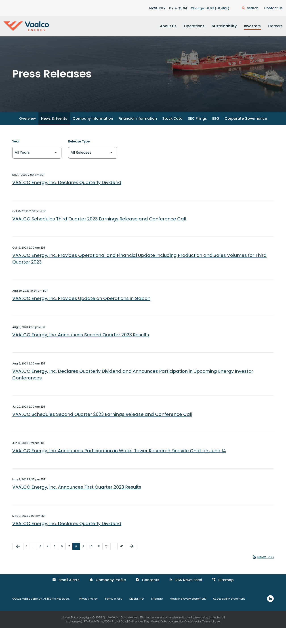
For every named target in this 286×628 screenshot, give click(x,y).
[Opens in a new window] (270, 598)
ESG (215, 118)
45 (123, 546)
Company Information (93, 118)
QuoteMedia (111, 617)
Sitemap (223, 579)
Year (16, 141)
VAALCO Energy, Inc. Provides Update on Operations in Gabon (81, 298)
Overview (27, 118)
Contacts (147, 579)
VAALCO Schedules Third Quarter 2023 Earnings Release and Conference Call (99, 219)
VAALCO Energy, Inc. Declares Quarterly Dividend (66, 182)
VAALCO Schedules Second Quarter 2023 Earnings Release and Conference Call (102, 414)
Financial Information (137, 118)
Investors (252, 26)
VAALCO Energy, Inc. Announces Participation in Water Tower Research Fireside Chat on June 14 (119, 451)
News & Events (54, 118)
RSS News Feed (185, 579)
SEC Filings (197, 118)
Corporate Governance (246, 118)
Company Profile (107, 579)
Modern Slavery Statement (188, 598)
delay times (208, 617)
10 (92, 546)
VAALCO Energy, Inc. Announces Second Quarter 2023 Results (80, 335)
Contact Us (273, 8)
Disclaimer (136, 598)
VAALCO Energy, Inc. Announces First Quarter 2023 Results (76, 487)
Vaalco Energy (32, 599)
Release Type (79, 141)
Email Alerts (66, 579)
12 (108, 546)
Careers (275, 26)
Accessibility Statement (229, 598)
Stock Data (172, 118)
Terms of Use (113, 598)
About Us (168, 26)
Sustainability (224, 26)
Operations (194, 26)
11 (100, 546)
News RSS (263, 557)
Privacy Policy (88, 598)
